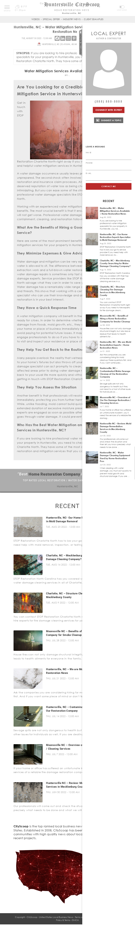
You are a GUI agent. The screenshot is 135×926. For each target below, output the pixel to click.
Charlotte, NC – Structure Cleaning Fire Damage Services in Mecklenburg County (112, 291)
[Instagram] (68, 38)
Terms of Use (81, 917)
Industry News (72, 19)
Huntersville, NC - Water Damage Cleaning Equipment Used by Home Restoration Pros (115, 456)
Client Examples (94, 19)
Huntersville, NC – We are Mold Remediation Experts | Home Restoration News (115, 345)
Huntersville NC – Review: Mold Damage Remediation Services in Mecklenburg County (115, 427)
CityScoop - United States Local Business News (50, 917)
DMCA (75, 920)
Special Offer (51, 19)
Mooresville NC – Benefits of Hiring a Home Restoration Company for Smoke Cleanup (115, 318)
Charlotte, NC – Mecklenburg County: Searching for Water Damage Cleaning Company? (115, 263)
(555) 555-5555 (109, 101)
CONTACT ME (108, 186)
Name (88, 152)
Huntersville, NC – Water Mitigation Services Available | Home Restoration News (115, 211)
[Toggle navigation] (7, 7)
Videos (35, 19)
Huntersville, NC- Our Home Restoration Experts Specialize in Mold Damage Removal (115, 237)
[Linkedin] (62, 38)
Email (88, 173)
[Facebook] (57, 38)
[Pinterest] (74, 38)
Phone (89, 163)
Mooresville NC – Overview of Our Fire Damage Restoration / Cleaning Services (115, 400)
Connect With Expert (108, 109)
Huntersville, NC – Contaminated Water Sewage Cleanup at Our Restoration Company (115, 372)
